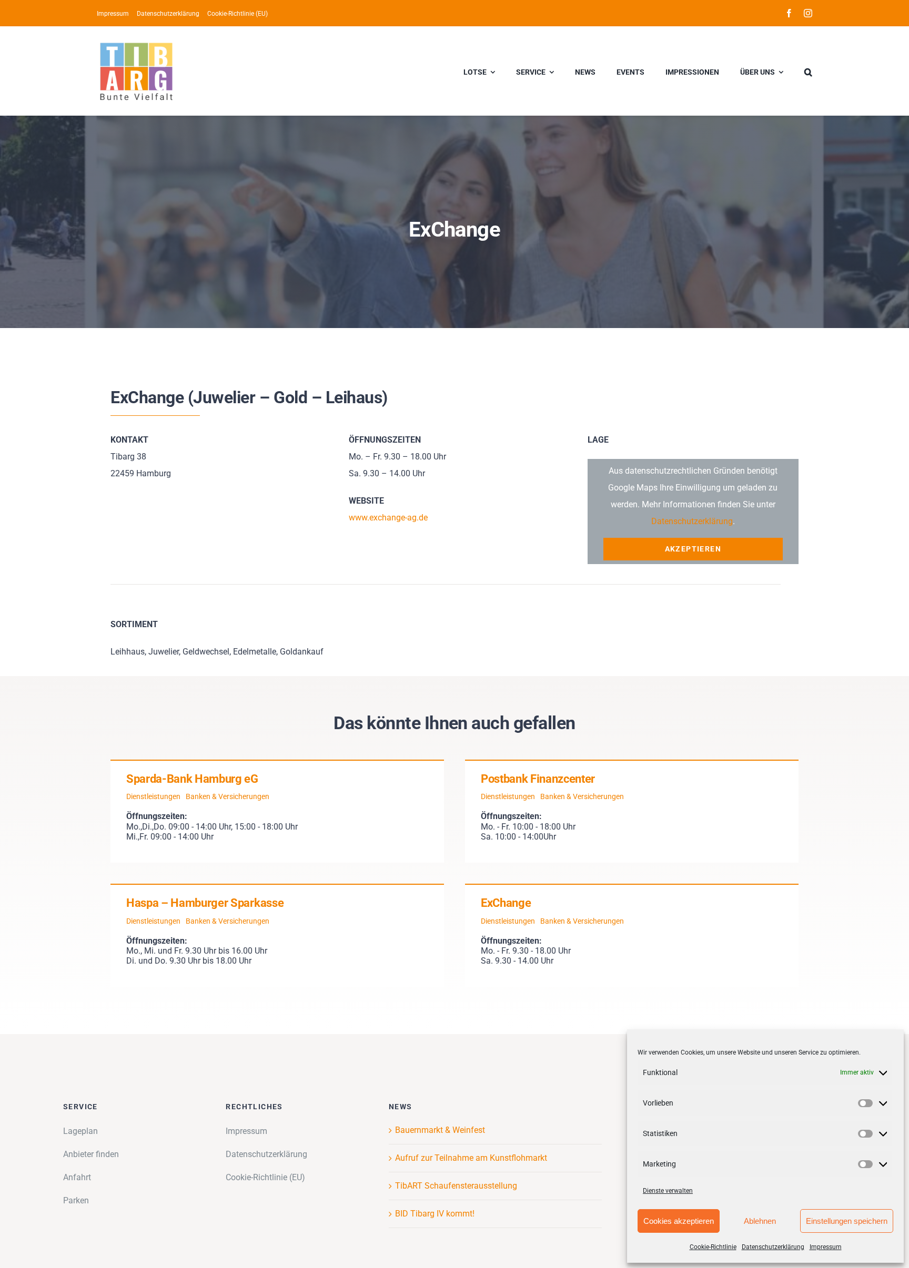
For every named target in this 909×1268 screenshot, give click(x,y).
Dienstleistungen (153, 796)
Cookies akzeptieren (678, 1220)
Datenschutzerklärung (773, 1247)
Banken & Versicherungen (227, 796)
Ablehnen (760, 1220)
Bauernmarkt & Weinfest (440, 1130)
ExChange (506, 902)
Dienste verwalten (668, 1190)
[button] (808, 71)
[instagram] (808, 13)
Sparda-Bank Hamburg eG (192, 778)
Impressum (826, 1247)
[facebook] (789, 13)
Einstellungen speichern (846, 1220)
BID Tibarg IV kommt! (434, 1214)
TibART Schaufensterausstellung (456, 1186)
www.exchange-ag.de (388, 518)
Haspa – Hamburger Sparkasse (205, 902)
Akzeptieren (693, 549)
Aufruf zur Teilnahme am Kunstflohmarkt (471, 1158)
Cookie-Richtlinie (713, 1247)
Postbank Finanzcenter (538, 778)
